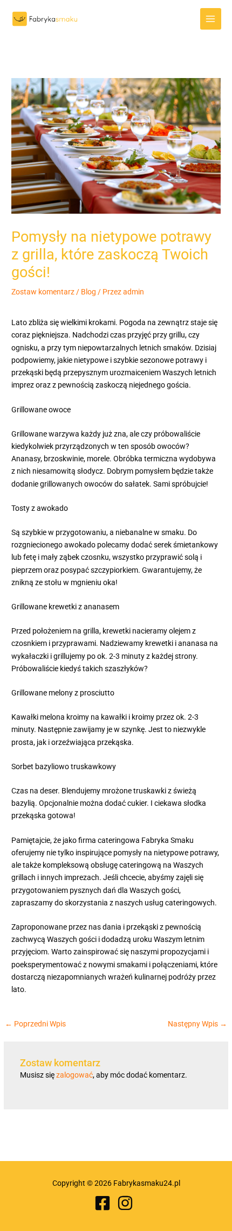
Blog (88, 291)
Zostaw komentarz (42, 291)
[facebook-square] (104, 1203)
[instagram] (127, 1203)
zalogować (74, 1075)
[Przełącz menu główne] (210, 18)
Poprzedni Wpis (35, 1024)
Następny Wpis (197, 1024)
